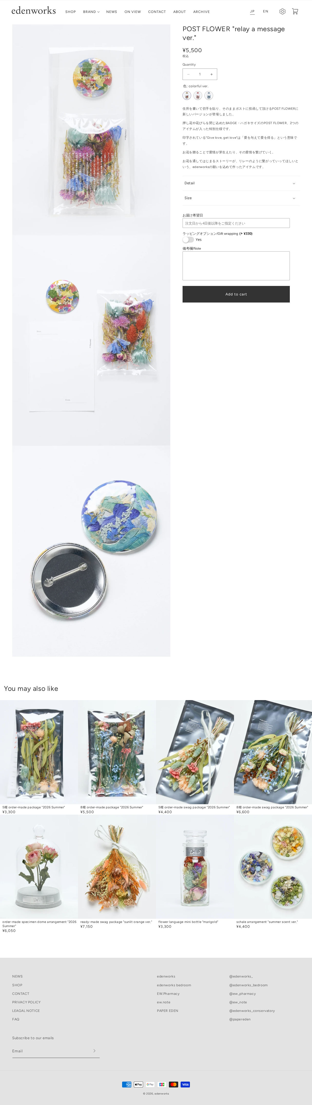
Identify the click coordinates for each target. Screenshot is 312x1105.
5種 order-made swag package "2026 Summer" (194, 807)
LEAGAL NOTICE (26, 1011)
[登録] (94, 1052)
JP (252, 11)
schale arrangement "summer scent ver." (267, 922)
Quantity (189, 65)
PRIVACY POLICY (26, 1002)
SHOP (17, 985)
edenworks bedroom (174, 985)
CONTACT (20, 994)
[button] (91, 12)
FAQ (16, 1019)
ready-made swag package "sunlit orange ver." (116, 922)
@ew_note (238, 1002)
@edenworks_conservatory (252, 1011)
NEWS (17, 976)
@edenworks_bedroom (248, 985)
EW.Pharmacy (168, 994)
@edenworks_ (241, 976)
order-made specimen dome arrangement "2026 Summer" (39, 924)
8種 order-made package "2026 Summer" (111, 807)
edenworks (166, 976)
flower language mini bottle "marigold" (188, 922)
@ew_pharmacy (242, 994)
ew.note (163, 1002)
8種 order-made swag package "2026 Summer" (272, 807)
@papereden (240, 1019)
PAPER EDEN (167, 1011)
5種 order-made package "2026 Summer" (33, 807)
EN (266, 11)
